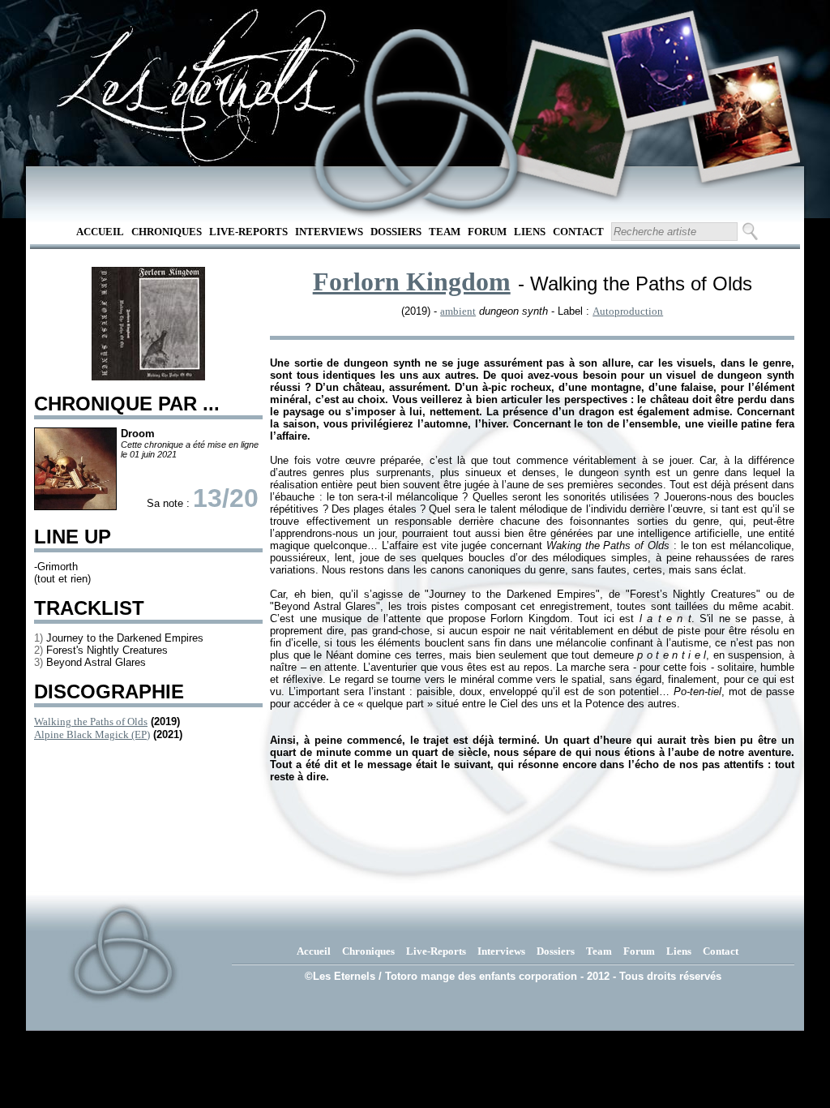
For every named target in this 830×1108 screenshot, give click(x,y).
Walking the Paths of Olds (91, 721)
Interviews (329, 231)
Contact (578, 231)
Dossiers (395, 231)
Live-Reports (248, 231)
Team (444, 231)
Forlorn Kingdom (412, 281)
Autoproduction (628, 311)
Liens (529, 231)
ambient (458, 311)
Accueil (100, 231)
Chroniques (166, 231)
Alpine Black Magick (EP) (92, 734)
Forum (487, 231)
